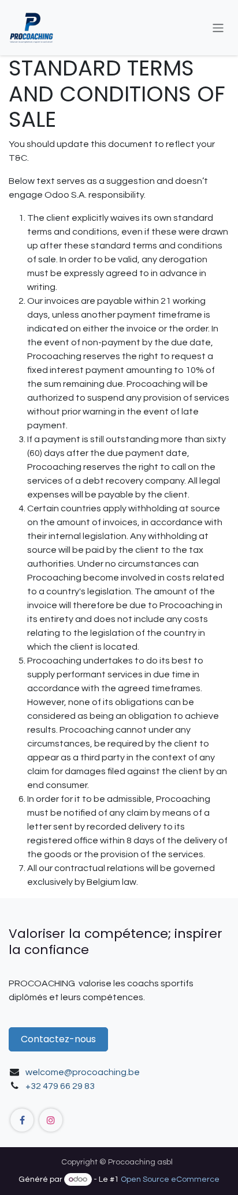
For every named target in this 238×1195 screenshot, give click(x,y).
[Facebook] (22, 1120)
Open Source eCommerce (170, 1179)
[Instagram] (50, 1120)
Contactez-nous (58, 1039)
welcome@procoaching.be (82, 1072)
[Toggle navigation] (218, 27)
